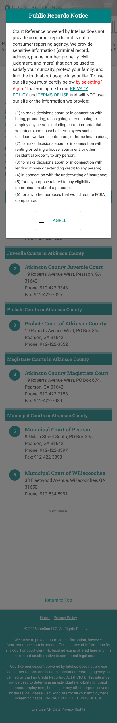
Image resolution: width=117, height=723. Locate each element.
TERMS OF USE (53, 94)
